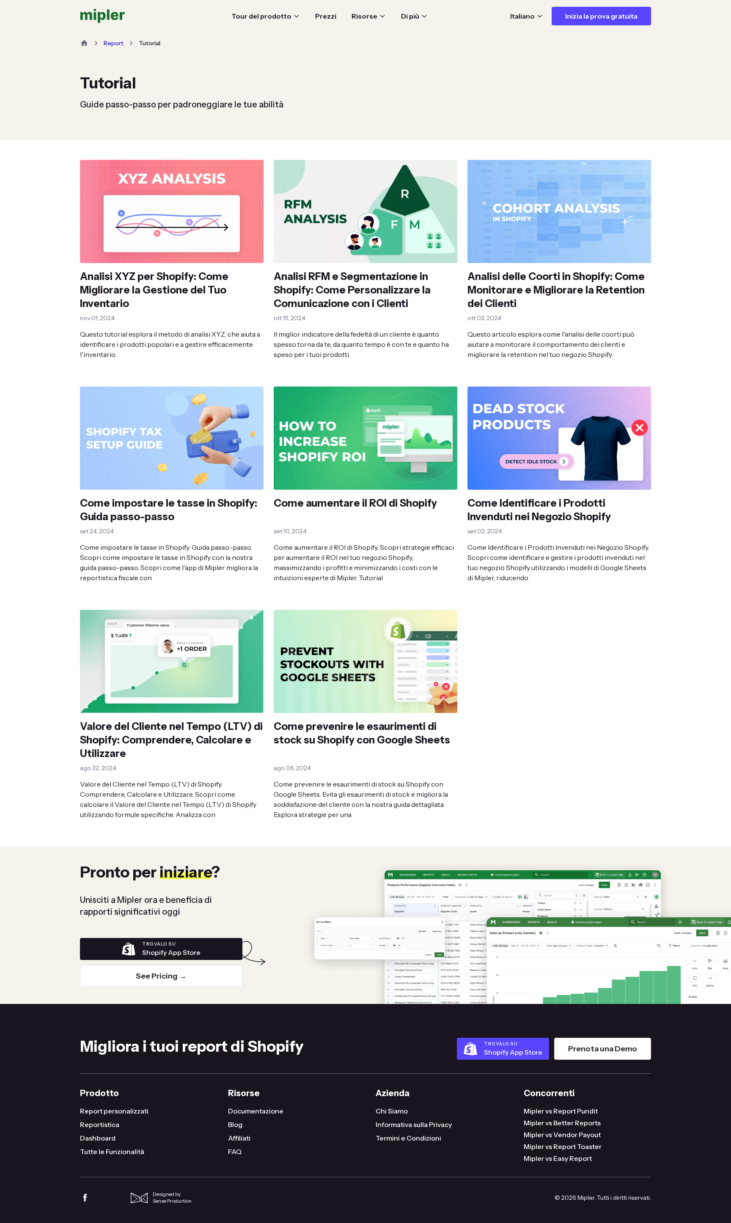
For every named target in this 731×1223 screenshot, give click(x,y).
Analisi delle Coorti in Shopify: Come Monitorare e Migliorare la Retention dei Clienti (556, 290)
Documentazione (255, 1111)
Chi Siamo (392, 1111)
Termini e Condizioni (408, 1138)
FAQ (235, 1151)
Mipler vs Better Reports (562, 1123)
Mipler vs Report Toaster (563, 1146)
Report (114, 43)
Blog (235, 1124)
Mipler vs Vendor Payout (562, 1134)
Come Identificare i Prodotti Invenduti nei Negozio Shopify (539, 510)
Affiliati (239, 1138)
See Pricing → (161, 976)
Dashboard (97, 1138)
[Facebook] (85, 1198)
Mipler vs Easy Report (558, 1158)
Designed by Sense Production (172, 1197)
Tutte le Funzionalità (112, 1151)
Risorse (364, 16)
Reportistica (99, 1124)
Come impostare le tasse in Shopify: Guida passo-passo (168, 510)
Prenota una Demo (602, 1048)
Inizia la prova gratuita (601, 16)
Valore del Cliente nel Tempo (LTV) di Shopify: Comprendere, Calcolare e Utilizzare (171, 740)
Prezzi (325, 16)
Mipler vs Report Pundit (561, 1111)
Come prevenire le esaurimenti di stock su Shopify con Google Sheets (362, 733)
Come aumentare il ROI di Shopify (355, 503)
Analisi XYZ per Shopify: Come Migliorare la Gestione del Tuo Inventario (154, 290)
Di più (410, 16)
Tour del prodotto (261, 16)
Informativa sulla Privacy (414, 1124)
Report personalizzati (114, 1111)
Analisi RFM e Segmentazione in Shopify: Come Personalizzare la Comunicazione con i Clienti (352, 290)
